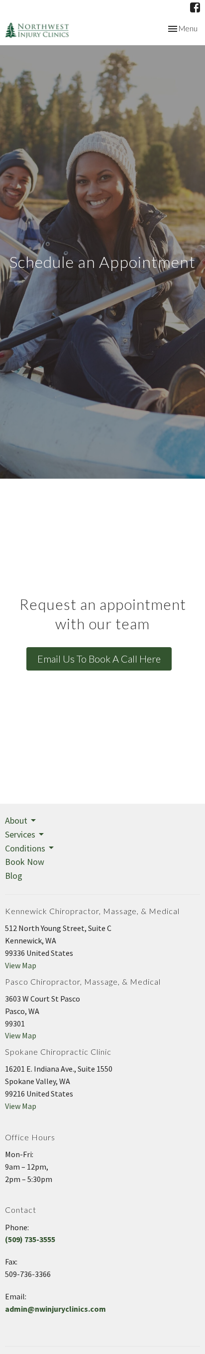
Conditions (25, 848)
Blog (13, 875)
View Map (20, 965)
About (16, 820)
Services (20, 834)
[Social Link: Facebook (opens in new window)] (195, 7)
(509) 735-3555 (30, 1239)
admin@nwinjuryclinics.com (55, 1309)
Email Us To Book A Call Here (99, 659)
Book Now (24, 861)
